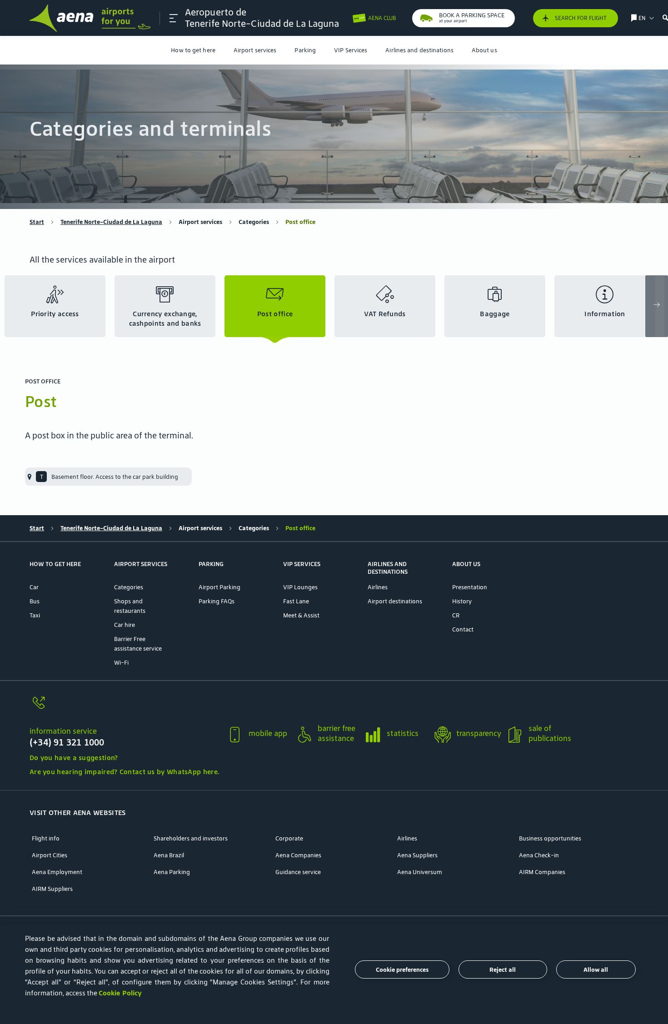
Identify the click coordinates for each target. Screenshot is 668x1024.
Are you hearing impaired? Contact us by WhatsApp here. (124, 771)
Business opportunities (550, 838)
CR (455, 615)
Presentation (469, 587)
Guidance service (298, 872)
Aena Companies (298, 855)
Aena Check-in (539, 855)
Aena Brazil (169, 855)
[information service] (124, 708)
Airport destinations (395, 601)
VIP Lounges (300, 587)
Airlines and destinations (419, 50)
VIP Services (350, 50)
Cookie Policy (120, 993)
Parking (305, 50)
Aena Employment (57, 872)
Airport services (255, 50)
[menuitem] (193, 50)
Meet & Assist (301, 615)
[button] (173, 18)
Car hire (124, 625)
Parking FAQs (216, 601)
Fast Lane (296, 601)
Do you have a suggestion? (74, 757)
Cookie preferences (402, 970)
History (462, 601)
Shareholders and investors (191, 838)
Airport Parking (219, 587)
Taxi (35, 615)
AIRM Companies (542, 872)
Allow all (595, 970)
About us (484, 50)
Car (34, 587)
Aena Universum (419, 872)
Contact (463, 629)
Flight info (46, 838)
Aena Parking (172, 872)
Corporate (289, 838)
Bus (35, 601)
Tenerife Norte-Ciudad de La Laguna (111, 222)
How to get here (193, 50)
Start (37, 222)
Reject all (502, 970)
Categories (254, 222)
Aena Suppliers (417, 855)
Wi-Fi (121, 662)
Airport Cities (49, 855)
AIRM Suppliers (52, 889)
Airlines (378, 587)
